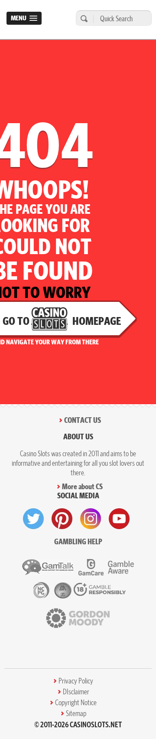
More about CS (82, 486)
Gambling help (78, 541)
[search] (82, 18)
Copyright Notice (76, 702)
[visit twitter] (33, 518)
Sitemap (76, 713)
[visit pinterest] (62, 518)
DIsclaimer (76, 691)
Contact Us (82, 420)
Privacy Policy (75, 681)
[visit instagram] (90, 518)
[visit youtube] (119, 518)
